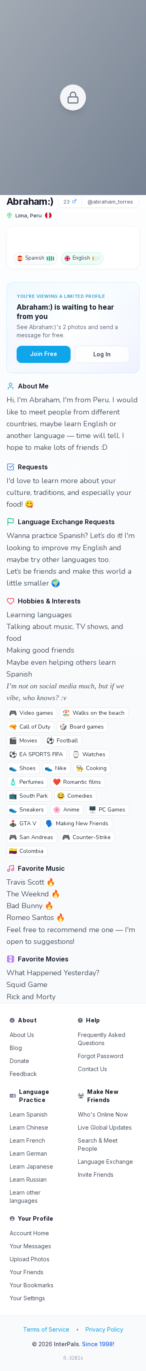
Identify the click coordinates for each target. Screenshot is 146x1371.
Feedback (23, 1073)
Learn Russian (28, 1179)
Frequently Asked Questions (101, 1038)
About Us (22, 1034)
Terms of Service (46, 1329)
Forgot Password (100, 1055)
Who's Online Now (103, 1114)
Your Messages (30, 1246)
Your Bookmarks (32, 1285)
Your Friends (26, 1272)
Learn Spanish (28, 1114)
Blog (16, 1047)
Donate (19, 1060)
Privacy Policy (104, 1329)
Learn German (28, 1153)
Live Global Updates (105, 1127)
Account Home (29, 1233)
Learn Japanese (31, 1166)
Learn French (27, 1140)
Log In (102, 354)
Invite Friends (96, 1174)
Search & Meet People (98, 1144)
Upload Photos (29, 1259)
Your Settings (27, 1298)
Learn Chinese (29, 1127)
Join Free (43, 353)
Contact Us (92, 1068)
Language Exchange (105, 1161)
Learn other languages (25, 1196)
